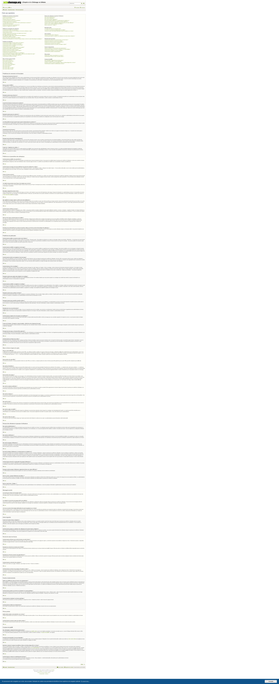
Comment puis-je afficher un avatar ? (9, 36)
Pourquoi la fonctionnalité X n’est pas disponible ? (53, 61)
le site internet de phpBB (7, 194)
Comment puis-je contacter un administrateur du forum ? (54, 63)
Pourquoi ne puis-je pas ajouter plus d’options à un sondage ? (13, 47)
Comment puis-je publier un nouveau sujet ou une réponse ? (13, 42)
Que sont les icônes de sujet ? (8, 68)
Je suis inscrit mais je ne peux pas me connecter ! (11, 20)
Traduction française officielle (42, 672)
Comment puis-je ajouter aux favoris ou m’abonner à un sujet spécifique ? (57, 49)
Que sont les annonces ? (7, 65)
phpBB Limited (34, 631)
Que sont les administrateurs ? (50, 17)
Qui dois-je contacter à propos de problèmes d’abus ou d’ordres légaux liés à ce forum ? (60, 62)
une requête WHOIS (35, 647)
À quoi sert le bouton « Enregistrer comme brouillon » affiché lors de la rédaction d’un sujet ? (19, 53)
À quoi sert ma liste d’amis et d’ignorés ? (52, 34)
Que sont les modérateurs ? (49, 18)
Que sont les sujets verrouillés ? (8, 67)
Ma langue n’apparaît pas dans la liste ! (9, 34)
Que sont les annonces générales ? (9, 64)
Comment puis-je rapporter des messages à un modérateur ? (13, 52)
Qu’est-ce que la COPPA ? (7, 18)
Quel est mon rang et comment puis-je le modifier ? (12, 37)
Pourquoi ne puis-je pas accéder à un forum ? (11, 49)
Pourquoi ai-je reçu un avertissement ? (9, 51)
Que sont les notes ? (6, 66)
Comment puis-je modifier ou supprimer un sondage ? (12, 48)
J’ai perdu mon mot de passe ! (8, 23)
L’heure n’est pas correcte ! (7, 32)
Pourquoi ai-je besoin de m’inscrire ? (9, 17)
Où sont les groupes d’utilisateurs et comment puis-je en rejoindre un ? (57, 20)
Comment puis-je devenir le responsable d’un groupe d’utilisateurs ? (56, 21)
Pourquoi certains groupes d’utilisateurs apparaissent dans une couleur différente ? (59, 22)
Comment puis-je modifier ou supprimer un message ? (12, 43)
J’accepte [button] (270, 681)
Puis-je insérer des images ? (8, 63)
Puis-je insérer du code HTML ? (8, 61)
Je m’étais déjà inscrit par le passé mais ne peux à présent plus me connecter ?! (17, 22)
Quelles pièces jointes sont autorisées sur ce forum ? (54, 55)
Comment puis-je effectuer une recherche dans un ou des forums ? (56, 39)
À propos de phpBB (45, 632)
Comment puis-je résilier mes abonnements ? (53, 51)
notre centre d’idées (72, 638)
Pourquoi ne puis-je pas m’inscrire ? (9, 19)
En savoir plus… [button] (85, 681)
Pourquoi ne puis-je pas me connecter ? (10, 21)
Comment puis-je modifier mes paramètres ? (10, 29)
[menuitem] (10, 7)
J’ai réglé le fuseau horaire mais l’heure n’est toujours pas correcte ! (15, 33)
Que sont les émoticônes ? (7, 62)
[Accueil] (12, 2)
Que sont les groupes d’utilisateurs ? (51, 19)
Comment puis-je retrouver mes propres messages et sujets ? (56, 44)
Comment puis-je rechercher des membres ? (52, 43)
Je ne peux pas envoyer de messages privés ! (53, 28)
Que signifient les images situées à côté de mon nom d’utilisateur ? (14, 35)
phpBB (40, 671)
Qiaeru (49, 672)
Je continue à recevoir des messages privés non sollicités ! (55, 29)
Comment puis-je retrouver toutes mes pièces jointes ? (54, 56)
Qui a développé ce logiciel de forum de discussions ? (54, 60)
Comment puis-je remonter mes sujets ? (10, 56)
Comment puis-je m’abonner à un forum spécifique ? (54, 50)
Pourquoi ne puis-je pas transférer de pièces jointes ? (12, 50)
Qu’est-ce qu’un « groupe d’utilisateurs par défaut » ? (54, 23)
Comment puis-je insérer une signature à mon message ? (13, 44)
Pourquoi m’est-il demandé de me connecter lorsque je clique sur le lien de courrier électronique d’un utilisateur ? (22, 38)
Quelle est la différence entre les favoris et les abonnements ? (55, 48)
